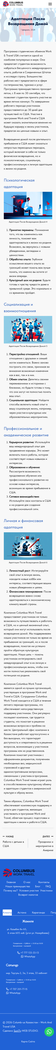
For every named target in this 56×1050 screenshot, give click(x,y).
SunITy (17, 1030)
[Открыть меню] (50, 4)
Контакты (43, 882)
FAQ (48, 886)
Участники (46, 890)
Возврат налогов (28, 894)
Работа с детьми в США (13, 841)
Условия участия (29, 890)
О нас (27, 882)
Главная (11, 882)
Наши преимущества (17, 886)
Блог (37, 886)
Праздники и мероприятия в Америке (44, 843)
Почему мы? (10, 890)
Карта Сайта (28, 1041)
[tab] (7, 912)
